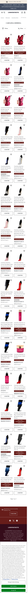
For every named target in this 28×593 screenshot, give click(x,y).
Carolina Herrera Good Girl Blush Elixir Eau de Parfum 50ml (7, 264)
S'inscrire (13, 513)
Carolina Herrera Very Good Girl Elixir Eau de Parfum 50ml (6, 414)
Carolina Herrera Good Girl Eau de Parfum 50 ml (19, 78)
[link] (22, 12)
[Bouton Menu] (1, 12)
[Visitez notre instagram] (17, 520)
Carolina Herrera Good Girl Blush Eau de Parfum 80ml (6, 231)
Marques (8, 17)
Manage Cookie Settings (13, 582)
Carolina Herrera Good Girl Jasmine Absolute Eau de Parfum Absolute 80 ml (6, 201)
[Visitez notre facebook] (10, 520)
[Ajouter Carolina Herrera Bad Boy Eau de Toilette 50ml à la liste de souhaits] (11, 125)
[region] (13, 567)
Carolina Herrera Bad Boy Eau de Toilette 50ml (7, 138)
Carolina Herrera (16, 17)
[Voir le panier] (24, 12)
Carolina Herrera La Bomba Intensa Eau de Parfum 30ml (6, 48)
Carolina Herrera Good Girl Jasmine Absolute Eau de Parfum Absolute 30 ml (19, 201)
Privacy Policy (6, 579)
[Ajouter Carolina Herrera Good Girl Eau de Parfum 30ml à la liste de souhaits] (11, 154)
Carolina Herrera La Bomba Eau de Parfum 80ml (6, 109)
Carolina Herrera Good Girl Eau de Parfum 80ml (6, 448)
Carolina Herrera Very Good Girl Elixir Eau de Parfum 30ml (19, 264)
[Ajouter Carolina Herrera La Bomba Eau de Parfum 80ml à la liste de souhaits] (11, 96)
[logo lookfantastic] (13, 12)
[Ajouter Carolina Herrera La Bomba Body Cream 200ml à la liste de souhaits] (24, 342)
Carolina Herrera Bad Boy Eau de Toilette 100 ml (7, 293)
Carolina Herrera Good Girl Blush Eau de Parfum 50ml (19, 138)
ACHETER (6, 60)
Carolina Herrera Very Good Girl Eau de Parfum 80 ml (19, 293)
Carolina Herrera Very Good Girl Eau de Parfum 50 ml (19, 479)
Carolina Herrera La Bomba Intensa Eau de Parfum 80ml (19, 48)
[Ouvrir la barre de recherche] (4, 12)
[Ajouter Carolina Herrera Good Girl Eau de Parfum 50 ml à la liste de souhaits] (24, 65)
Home (2, 17)
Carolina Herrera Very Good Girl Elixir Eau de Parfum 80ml (19, 387)
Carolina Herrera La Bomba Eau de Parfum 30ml (6, 78)
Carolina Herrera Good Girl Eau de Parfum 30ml (6, 168)
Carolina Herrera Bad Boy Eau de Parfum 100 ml (20, 448)
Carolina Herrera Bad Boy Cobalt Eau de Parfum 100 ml (7, 479)
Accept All (13, 590)
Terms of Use (15, 579)
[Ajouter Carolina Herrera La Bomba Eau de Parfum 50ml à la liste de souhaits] (24, 96)
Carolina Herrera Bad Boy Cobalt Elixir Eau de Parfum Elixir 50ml (7, 324)
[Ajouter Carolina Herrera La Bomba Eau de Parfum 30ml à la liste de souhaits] (11, 65)
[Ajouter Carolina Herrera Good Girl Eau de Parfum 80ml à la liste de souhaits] (11, 434)
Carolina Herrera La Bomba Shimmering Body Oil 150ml (19, 324)
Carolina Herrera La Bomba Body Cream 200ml (19, 356)
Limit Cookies (13, 586)
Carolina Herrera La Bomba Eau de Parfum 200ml (6, 387)
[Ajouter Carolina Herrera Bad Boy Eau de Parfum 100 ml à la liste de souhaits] (24, 434)
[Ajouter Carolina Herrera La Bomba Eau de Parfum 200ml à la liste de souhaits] (11, 373)
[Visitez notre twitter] (13, 520)
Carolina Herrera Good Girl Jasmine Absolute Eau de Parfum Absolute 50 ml (19, 233)
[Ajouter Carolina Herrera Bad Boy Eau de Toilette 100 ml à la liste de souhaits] (11, 280)
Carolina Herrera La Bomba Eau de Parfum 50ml (19, 109)
